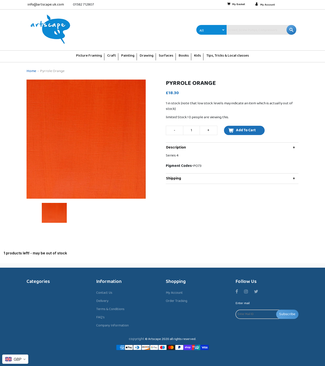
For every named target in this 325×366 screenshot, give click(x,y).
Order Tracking (176, 301)
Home (31, 71)
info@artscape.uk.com (46, 4)
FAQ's (100, 317)
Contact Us (104, 293)
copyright (136, 339)
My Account (267, 4)
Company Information (112, 325)
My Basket (238, 4)
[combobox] (252, 30)
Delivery (102, 301)
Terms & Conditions (110, 309)
